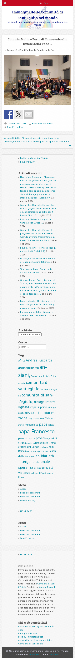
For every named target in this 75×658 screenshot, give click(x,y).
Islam (42, 418)
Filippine (42, 407)
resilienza (44, 447)
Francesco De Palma (42, 123)
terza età (47, 467)
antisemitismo (28, 367)
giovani (31, 412)
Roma (21, 451)
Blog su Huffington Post (30, 636)
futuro (50, 407)
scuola (45, 451)
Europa (32, 407)
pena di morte (26, 438)
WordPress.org (27, 500)
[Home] (5, 3)
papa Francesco (36, 431)
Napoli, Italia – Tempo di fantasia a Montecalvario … (32, 138)
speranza (25, 467)
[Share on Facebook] (8, 114)
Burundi (34, 376)
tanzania (37, 468)
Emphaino (53, 654)
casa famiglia (44, 376)
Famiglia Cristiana (27, 633)
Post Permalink (15, 127)
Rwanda (28, 451)
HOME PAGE (26, 511)
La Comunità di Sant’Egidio (34, 157)
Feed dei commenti (30, 496)
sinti (33, 456)
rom (51, 447)
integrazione (33, 418)
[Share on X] (18, 114)
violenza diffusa (38, 473)
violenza (24, 472)
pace (43, 424)
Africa (21, 360)
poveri (40, 438)
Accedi (23, 488)
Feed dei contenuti (30, 492)
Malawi (49, 418)
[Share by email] (28, 114)
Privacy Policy (27, 161)
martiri (21, 425)
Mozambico (31, 424)
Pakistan (52, 425)
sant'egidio (37, 451)
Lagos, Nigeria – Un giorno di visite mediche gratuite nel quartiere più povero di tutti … (38, 304)
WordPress (33, 654)
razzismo (30, 443)
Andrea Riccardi (39, 360)
